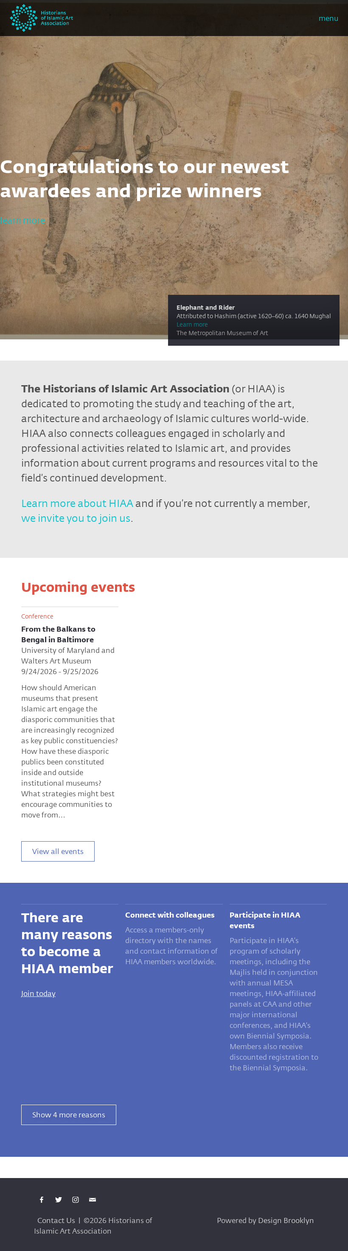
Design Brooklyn (286, 1220)
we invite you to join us (75, 518)
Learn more (128, 324)
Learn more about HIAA (77, 503)
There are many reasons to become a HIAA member (67, 943)
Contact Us (56, 1220)
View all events (58, 851)
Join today (38, 993)
